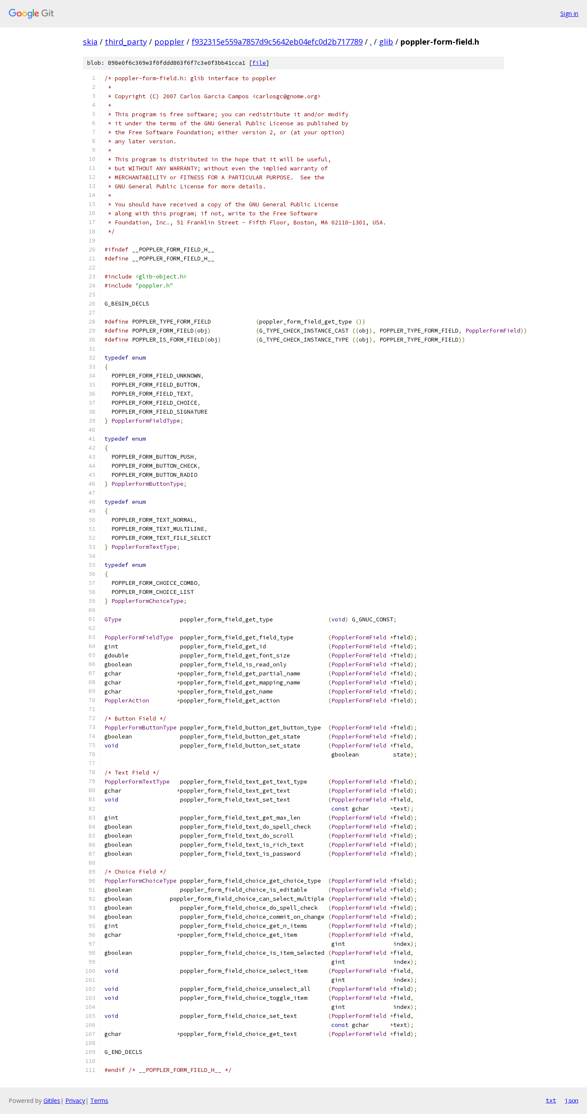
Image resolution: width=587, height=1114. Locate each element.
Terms (99, 1100)
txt (551, 1100)
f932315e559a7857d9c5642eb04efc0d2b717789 (277, 41)
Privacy (75, 1100)
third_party (126, 41)
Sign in (569, 13)
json (571, 1100)
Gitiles (51, 1100)
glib (386, 41)
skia (90, 41)
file (259, 63)
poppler (169, 41)
